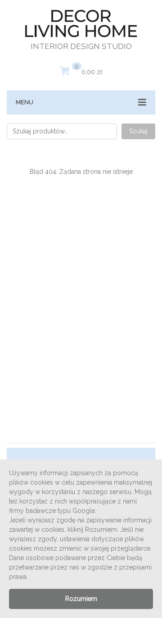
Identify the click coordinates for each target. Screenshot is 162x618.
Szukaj (138, 131)
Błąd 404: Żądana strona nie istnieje (81, 171)
